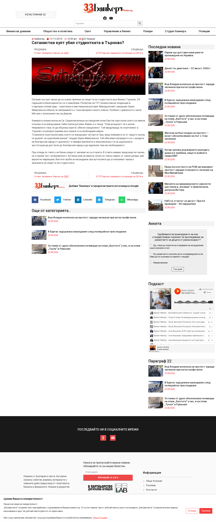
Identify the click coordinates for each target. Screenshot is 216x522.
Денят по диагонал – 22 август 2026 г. (188, 68)
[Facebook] (104, 18)
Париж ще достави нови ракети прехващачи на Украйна (184, 54)
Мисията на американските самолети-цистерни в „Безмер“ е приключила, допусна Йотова (188, 186)
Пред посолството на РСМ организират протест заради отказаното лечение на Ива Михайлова (189, 169)
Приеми (205, 510)
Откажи (192, 510)
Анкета (154, 223)
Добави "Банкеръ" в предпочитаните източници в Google (104, 185)
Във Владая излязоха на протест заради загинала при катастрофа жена (92, 217)
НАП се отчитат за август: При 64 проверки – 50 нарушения (185, 202)
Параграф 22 (159, 361)
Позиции (204, 31)
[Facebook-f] (103, 438)
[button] (42, 199)
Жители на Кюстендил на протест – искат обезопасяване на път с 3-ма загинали (187, 135)
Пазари (148, 31)
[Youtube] (111, 18)
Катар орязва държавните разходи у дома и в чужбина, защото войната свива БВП (187, 152)
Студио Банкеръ (175, 31)
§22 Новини (88, 38)
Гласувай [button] (177, 269)
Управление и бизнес (117, 31)
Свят (88, 31)
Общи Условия (100, 518)
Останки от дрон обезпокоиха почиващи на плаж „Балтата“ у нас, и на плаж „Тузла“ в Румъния (189, 118)
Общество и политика (57, 31)
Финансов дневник (18, 31)
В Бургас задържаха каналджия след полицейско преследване (87, 231)
